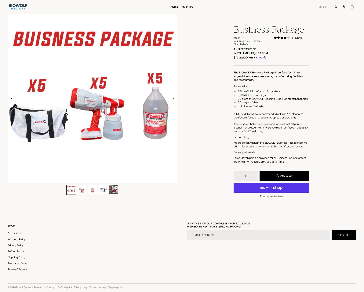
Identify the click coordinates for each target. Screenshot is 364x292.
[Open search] (336, 7)
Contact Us (14, 233)
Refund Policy (16, 251)
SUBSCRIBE (344, 235)
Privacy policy (80, 287)
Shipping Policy (16, 257)
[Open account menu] (344, 7)
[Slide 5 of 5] (113, 189)
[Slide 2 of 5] (81, 189)
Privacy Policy (16, 245)
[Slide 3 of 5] (92, 189)
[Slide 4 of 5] (103, 189)
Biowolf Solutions (24, 287)
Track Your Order (17, 263)
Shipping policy (115, 287)
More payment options (271, 196)
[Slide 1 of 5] (71, 189)
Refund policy (65, 287)
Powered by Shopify (44, 287)
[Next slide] (174, 98)
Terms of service (97, 287)
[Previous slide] (11, 98)
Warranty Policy (16, 239)
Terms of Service (17, 269)
